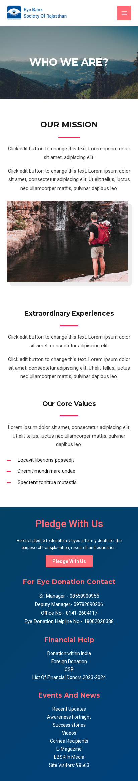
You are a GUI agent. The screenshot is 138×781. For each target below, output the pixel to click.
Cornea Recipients (69, 741)
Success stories (69, 725)
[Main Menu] (124, 13)
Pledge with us (69, 561)
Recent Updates (69, 709)
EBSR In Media (69, 757)
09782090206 (87, 604)
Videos (69, 733)
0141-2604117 (81, 613)
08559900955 (83, 596)
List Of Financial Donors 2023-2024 (69, 677)
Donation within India (69, 653)
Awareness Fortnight (69, 717)
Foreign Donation (69, 661)
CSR (69, 669)
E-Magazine (69, 749)
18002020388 (99, 621)
